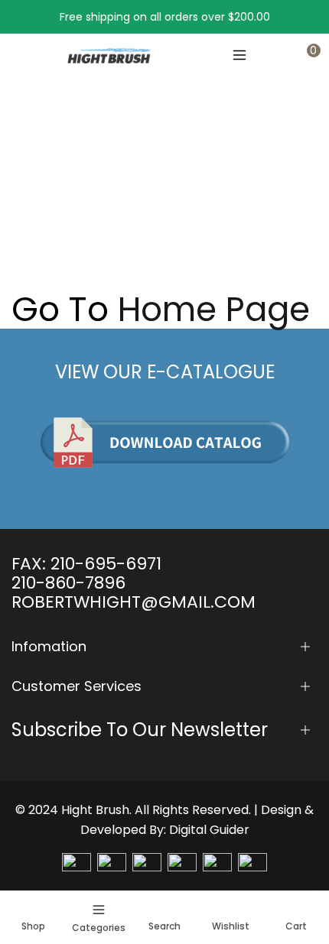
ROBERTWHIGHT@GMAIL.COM (133, 602)
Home (27, 201)
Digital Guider (209, 830)
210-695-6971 (105, 564)
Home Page (214, 309)
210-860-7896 (68, 583)
